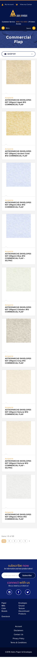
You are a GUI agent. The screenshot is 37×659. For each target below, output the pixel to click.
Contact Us (18, 634)
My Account (9, 4)
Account (18, 626)
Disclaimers (18, 630)
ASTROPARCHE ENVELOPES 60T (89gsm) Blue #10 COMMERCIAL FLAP (18, 204)
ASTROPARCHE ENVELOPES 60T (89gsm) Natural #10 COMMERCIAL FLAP (18, 412)
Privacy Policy (18, 638)
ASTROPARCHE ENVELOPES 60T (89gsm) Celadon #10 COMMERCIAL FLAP (18, 309)
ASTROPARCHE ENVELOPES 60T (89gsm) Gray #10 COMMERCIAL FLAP (18, 360)
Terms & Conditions (18, 642)
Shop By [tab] (11, 54)
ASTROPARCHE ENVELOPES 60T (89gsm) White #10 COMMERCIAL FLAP (18, 516)
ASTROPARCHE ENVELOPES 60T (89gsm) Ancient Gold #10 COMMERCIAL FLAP (18, 153)
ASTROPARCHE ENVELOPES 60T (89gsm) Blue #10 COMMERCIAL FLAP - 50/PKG (18, 257)
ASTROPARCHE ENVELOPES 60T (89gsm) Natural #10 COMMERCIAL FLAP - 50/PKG (18, 464)
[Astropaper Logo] (18, 13)
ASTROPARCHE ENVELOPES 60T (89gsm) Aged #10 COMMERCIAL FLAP (18, 102)
